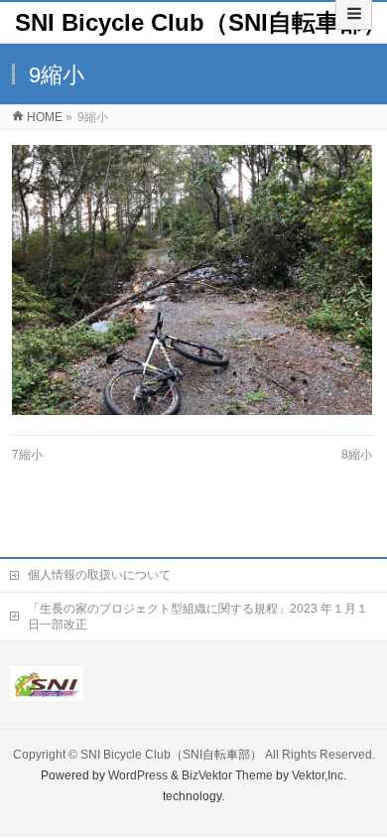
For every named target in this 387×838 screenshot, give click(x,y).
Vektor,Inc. (319, 775)
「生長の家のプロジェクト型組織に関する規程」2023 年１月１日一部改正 (198, 616)
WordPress (138, 775)
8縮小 (356, 455)
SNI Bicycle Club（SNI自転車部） (201, 22)
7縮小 (27, 455)
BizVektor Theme (227, 775)
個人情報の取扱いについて (99, 575)
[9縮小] (192, 280)
